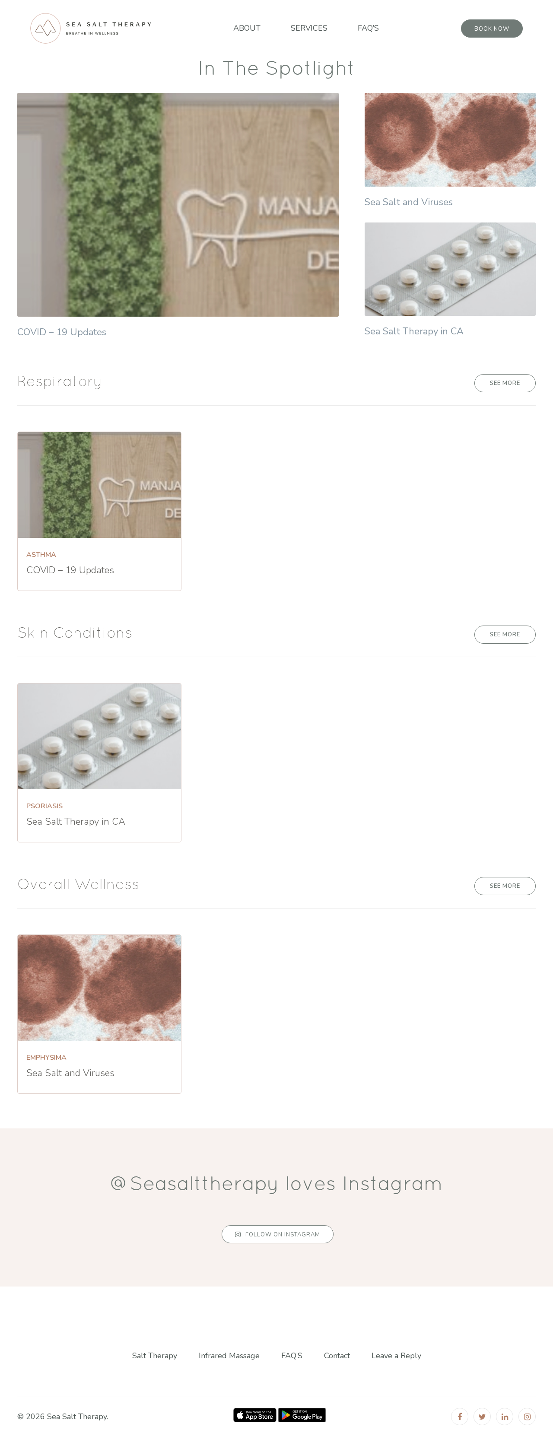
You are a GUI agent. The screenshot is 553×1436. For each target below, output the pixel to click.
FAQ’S (368, 28)
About (247, 28)
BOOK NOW (491, 29)
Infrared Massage (229, 1356)
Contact (337, 1356)
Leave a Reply (396, 1356)
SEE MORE (505, 383)
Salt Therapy (154, 1356)
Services (309, 28)
